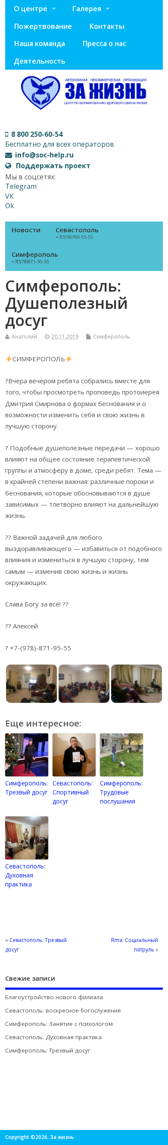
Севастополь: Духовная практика (25, 875)
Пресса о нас (104, 43)
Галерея (86, 8)
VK (9, 196)
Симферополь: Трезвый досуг (26, 787)
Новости (26, 229)
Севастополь (77, 232)
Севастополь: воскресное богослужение (63, 1010)
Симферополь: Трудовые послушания (121, 792)
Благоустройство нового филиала (54, 997)
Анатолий (24, 336)
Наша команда (39, 43)
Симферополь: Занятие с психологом (59, 1024)
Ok (9, 205)
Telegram (21, 186)
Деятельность (39, 61)
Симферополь (35, 257)
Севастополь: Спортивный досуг (73, 792)
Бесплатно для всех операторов (59, 138)
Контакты (106, 26)
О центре (30, 8)
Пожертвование (43, 26)
